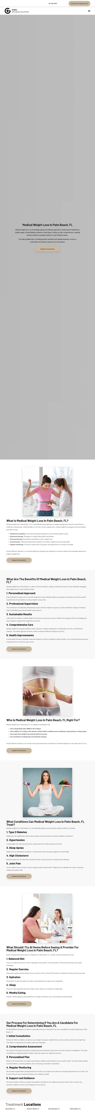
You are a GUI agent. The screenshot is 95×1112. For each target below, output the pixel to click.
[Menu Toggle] (89, 11)
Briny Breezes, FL (54, 1109)
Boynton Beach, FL (33, 1109)
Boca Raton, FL (10, 1109)
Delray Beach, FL (75, 1109)
